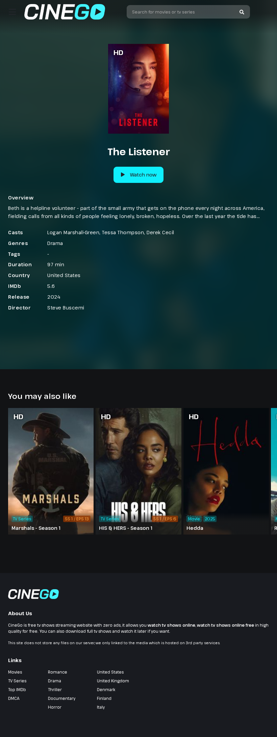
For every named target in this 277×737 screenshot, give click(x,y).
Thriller (55, 689)
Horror (54, 707)
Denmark (106, 689)
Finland (104, 698)
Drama (55, 243)
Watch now (143, 174)
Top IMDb (17, 689)
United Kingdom (113, 680)
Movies (15, 672)
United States (64, 275)
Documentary (61, 698)
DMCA (14, 698)
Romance (57, 672)
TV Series (17, 680)
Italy (101, 707)
